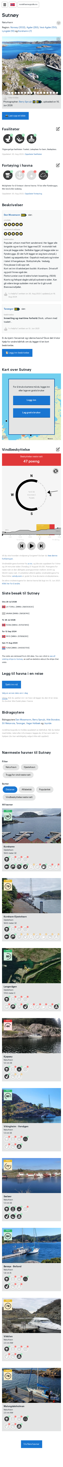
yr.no (30, 564)
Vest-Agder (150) (48, 27)
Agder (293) (33, 27)
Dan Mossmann (12, 215)
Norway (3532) (17, 27)
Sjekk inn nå (11, 684)
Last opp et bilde (15, 116)
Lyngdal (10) (8, 31)
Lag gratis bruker (31, 412)
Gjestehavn (29, 767)
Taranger (8, 309)
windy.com (17, 576)
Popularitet (44, 789)
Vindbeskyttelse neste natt (19, 797)
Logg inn (31, 400)
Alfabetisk (27, 789)
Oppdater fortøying (33, 194)
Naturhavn (11, 767)
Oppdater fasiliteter (33, 154)
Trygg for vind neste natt (18, 775)
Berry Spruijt (25, 102)
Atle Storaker (53, 720)
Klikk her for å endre (11, 584)
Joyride (47, 723)
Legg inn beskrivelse (17, 353)
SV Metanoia (8, 723)
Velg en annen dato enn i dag (15, 693)
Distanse (10, 789)
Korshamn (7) (25, 31)
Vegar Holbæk (33, 723)
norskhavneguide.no (28, 4)
